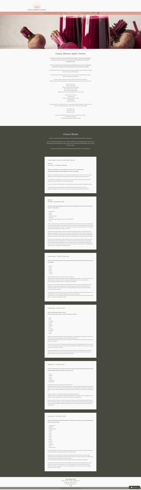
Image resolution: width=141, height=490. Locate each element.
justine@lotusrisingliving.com (86, 13)
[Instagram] (71, 485)
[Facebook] (69, 485)
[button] (98, 13)
